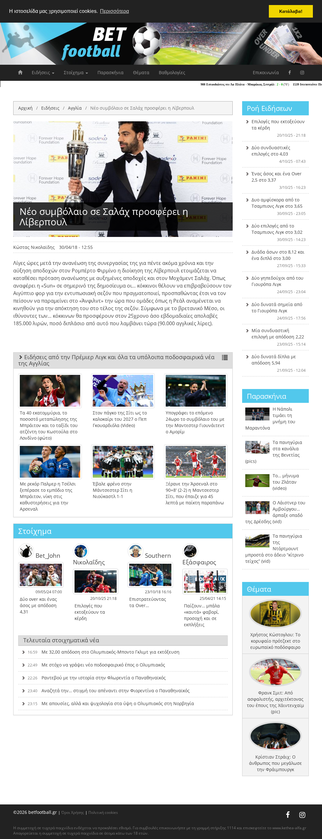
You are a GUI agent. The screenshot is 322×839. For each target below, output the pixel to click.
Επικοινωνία (266, 72)
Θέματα (141, 72)
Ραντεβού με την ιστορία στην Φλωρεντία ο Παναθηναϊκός (97, 678)
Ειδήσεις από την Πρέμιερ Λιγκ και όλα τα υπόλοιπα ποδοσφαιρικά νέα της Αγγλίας (116, 360)
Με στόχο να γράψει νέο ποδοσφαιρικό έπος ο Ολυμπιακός (96, 665)
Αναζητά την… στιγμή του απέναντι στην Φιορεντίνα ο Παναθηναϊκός (109, 691)
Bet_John (47, 555)
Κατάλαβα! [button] (291, 11)
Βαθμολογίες (172, 72)
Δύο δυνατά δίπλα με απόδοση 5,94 (279, 363)
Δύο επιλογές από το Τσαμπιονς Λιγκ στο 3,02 (279, 232)
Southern (157, 555)
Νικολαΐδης (89, 562)
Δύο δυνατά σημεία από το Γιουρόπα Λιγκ (279, 311)
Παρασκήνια (110, 72)
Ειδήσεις (41, 72)
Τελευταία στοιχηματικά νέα (61, 640)
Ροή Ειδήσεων (269, 108)
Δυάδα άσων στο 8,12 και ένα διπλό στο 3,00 (279, 258)
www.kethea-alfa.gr (289, 828)
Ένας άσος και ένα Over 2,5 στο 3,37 (279, 180)
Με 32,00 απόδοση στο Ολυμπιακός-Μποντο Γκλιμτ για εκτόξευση (104, 652)
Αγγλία (75, 108)
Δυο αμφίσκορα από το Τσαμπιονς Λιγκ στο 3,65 (279, 206)
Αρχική (25, 108)
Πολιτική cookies (103, 812)
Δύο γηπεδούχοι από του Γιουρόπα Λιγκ (279, 284)
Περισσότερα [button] (114, 11)
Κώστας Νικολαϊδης (34, 247)
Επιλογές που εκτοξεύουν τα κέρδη (279, 128)
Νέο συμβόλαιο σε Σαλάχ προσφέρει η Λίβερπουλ (142, 108)
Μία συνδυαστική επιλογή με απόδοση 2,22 (279, 337)
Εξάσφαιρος (199, 562)
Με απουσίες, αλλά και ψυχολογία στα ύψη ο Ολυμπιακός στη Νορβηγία (111, 703)
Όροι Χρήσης (72, 812)
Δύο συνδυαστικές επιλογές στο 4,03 (279, 154)
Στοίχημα (74, 72)
